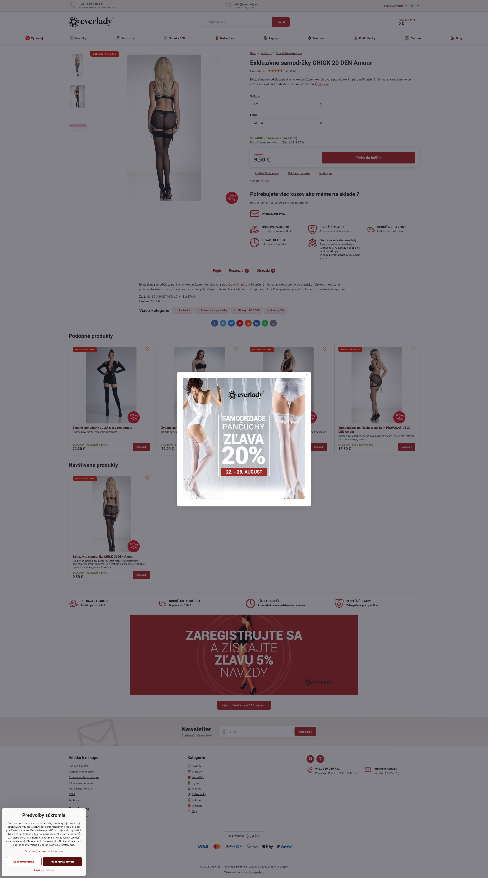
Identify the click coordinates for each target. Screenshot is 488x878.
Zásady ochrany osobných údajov (44, 851)
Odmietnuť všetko (23, 861)
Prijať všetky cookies (62, 861)
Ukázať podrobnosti (43, 870)
